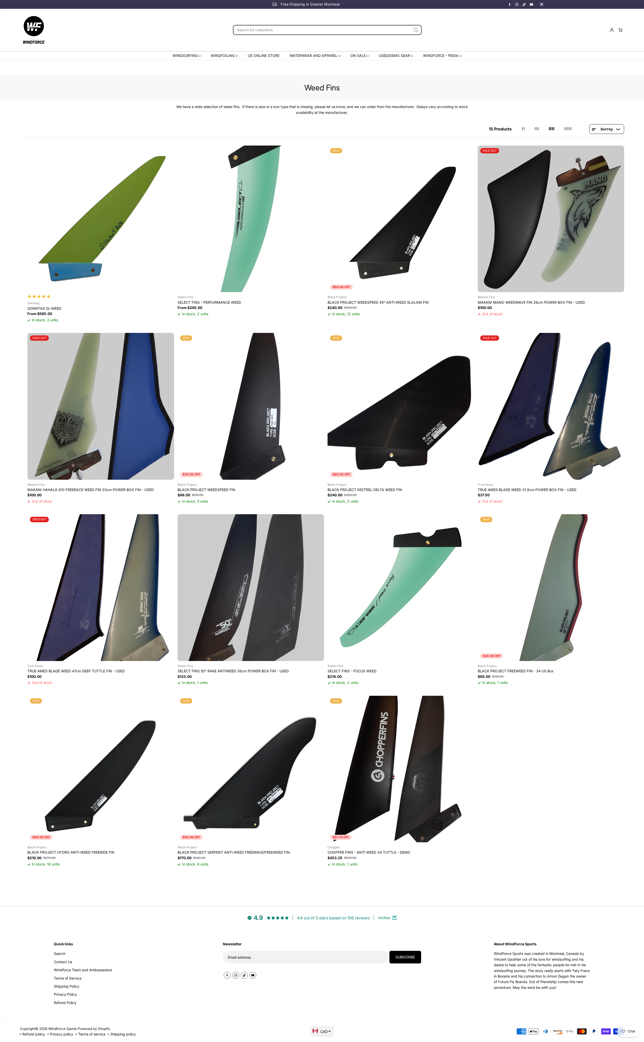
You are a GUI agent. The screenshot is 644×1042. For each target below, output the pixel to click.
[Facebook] (510, 4)
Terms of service (91, 1034)
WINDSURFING (186, 55)
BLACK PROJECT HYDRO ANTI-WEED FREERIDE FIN (70, 852)
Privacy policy (61, 1034)
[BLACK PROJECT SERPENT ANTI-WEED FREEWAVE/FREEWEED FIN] (251, 769)
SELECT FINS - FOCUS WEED (352, 671)
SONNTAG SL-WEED (44, 308)
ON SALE (358, 55)
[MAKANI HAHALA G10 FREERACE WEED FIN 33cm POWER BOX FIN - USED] (100, 406)
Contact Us (63, 962)
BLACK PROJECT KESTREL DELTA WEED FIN (365, 490)
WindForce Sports (62, 1029)
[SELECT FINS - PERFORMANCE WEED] (251, 219)
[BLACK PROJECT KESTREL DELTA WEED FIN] (401, 406)
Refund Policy (65, 1002)
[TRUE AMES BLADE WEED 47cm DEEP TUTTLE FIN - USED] (100, 587)
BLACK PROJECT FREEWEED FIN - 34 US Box (516, 671)
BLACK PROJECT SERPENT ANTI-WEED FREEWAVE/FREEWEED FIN (234, 852)
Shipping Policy (66, 986)
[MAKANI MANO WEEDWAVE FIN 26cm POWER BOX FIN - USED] (551, 219)
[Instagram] (517, 4)
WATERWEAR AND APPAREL (314, 55)
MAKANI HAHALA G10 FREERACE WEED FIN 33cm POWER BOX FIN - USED (90, 490)
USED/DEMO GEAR (395, 55)
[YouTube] (532, 4)
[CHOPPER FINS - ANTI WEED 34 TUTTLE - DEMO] (401, 769)
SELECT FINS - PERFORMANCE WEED (209, 302)
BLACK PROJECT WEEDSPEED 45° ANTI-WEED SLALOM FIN (378, 302)
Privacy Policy (65, 994)
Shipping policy (123, 1034)
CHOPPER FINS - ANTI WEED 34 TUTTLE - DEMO (369, 852)
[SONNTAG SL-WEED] (100, 219)
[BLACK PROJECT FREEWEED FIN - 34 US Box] (551, 587)
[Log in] (612, 30)
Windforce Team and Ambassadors (83, 970)
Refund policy (33, 1034)
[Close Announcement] (541, 4)
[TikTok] (524, 4)
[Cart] (620, 30)
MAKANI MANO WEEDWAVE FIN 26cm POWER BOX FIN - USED (531, 302)
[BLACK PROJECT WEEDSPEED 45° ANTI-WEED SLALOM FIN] (401, 219)
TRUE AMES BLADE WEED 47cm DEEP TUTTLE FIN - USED (76, 671)
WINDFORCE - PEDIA (441, 55)
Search (59, 953)
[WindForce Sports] (34, 30)
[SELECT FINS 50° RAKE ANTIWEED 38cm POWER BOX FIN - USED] (251, 587)
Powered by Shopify (94, 1029)
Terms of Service (68, 978)
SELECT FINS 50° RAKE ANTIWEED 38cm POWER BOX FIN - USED (233, 671)
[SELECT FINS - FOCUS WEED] (401, 587)
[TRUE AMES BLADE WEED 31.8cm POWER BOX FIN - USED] (551, 406)
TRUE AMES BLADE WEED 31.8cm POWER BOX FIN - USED (527, 490)
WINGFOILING (223, 55)
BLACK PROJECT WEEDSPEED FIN (206, 490)
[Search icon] (416, 30)
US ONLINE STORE (263, 55)
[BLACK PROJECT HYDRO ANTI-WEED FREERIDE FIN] (100, 769)
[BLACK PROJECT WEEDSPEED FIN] (251, 406)
